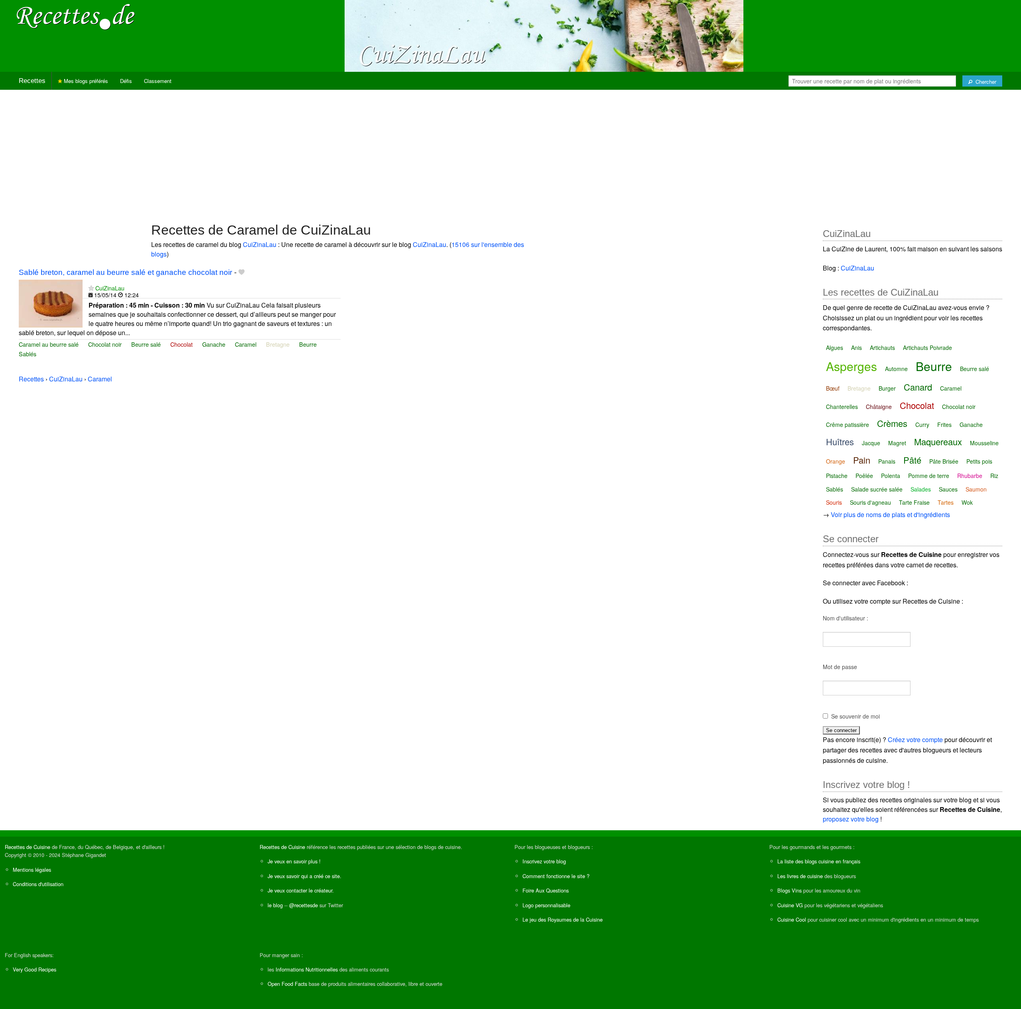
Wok (967, 502)
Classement (157, 81)
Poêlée (864, 476)
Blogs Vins (789, 890)
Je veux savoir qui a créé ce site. (304, 876)
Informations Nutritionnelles (307, 969)
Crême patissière (847, 424)
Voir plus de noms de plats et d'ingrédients (890, 514)
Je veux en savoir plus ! (294, 861)
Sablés (27, 353)
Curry (922, 424)
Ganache (213, 344)
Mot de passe (840, 667)
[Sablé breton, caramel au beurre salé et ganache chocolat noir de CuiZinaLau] (51, 302)
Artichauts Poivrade (927, 347)
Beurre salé (146, 344)
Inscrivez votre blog (544, 861)
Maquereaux (938, 441)
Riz (994, 476)
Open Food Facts (287, 983)
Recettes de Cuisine (27, 847)
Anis (856, 347)
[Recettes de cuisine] (76, 16)
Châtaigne (879, 407)
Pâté (912, 460)
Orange (835, 461)
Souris (834, 502)
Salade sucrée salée (877, 489)
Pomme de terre (928, 476)
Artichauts (882, 347)
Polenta (890, 476)
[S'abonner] (91, 288)
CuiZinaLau (259, 244)
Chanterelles (842, 407)
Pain (861, 460)
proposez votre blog (851, 818)
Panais (886, 461)
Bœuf (833, 388)
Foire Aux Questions (545, 890)
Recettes (32, 81)
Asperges (851, 366)
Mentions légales (32, 869)
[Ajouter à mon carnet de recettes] (241, 272)
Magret (897, 443)
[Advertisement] (510, 152)
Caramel (245, 344)
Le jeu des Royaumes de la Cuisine (562, 919)
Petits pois (979, 461)
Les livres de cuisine (800, 876)
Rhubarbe (969, 476)
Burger (887, 388)
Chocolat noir (105, 344)
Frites (944, 424)
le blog (275, 905)
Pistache (837, 476)
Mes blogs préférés (85, 81)
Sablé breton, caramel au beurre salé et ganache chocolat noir (125, 272)
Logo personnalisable (546, 905)
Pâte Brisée (943, 461)
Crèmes (892, 423)
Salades (921, 489)
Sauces (948, 489)
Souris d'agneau (870, 502)
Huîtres (840, 441)
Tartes (946, 502)
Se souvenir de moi (855, 716)
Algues (834, 347)
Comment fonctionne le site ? (555, 876)
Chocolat (181, 344)
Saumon (976, 489)
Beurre (308, 344)
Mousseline (984, 443)
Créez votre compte (915, 739)
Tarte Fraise (914, 502)
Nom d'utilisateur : (845, 618)
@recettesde (303, 905)
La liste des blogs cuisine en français (818, 861)
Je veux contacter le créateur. (301, 890)
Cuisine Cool (791, 919)
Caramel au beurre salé (49, 344)
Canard (918, 387)
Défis (126, 81)
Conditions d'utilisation (38, 884)
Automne (896, 369)
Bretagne (278, 344)
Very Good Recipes (34, 969)
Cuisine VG (790, 905)
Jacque (871, 443)
